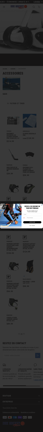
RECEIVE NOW (32, 222)
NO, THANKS (32, 225)
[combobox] (24, 218)
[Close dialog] (41, 205)
